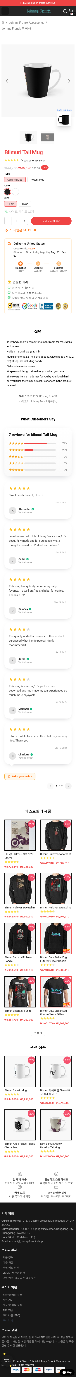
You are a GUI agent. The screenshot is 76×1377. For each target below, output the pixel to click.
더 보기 (38, 1033)
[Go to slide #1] (28, 137)
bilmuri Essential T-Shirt (17, 1010)
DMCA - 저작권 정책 (14, 1272)
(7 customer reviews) (33, 160)
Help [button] (69, 1372)
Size (6, 198)
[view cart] (71, 11)
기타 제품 (8, 1310)
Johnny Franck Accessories (26, 22)
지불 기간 (8, 1299)
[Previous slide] (7, 81)
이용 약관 (8, 1262)
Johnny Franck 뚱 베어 (16, 28)
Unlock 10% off (7, 1361)
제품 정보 (8, 1257)
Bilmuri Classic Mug (15, 1090)
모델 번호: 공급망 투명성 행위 (19, 1277)
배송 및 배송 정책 (12, 1294)
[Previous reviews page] (50, 786)
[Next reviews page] (68, 786)
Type (7, 173)
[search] (65, 11)
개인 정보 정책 (11, 1267)
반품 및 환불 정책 (12, 1305)
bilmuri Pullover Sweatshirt (55, 854)
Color (7, 185)
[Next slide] (69, 81)
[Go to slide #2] (47, 137)
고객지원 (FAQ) (11, 1315)
